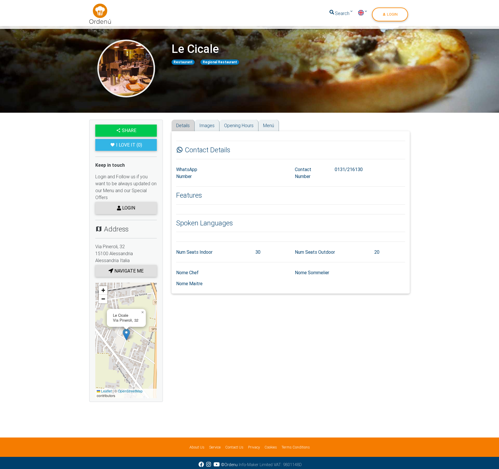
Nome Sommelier (312, 272)
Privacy (254, 447)
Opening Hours (239, 125)
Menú (268, 125)
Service (215, 447)
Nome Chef (187, 272)
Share (128, 130)
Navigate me (128, 271)
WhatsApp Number (186, 172)
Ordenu (96, 7)
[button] (126, 334)
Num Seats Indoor (194, 252)
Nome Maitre (189, 283)
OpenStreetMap (130, 390)
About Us (196, 447)
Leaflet (106, 390)
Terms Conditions (296, 447)
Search (342, 13)
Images (207, 125)
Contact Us (234, 447)
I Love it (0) (129, 145)
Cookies (271, 447)
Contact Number (303, 172)
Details (183, 125)
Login (392, 14)
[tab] (173, 121)
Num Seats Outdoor (315, 252)
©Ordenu (229, 464)
